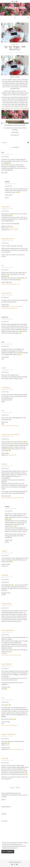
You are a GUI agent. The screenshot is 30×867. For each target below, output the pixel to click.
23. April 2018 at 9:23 (6, 412)
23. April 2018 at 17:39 (6, 577)
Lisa (2, 698)
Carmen (4, 551)
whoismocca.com (13, 306)
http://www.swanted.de (16, 749)
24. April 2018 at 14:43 (6, 736)
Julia (3, 411)
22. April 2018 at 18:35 (6, 267)
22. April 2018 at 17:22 (6, 154)
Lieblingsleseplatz (8, 239)
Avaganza (4, 575)
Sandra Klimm (6, 603)
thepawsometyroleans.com (9, 308)
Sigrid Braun (5, 387)
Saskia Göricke (6, 664)
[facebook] (12, 1)
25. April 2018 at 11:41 (6, 760)
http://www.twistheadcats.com (10, 284)
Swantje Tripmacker (8, 734)
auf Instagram (14, 230)
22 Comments (19, 52)
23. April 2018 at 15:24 (10, 508)
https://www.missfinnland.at (9, 425)
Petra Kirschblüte (7, 630)
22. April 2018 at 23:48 (6, 389)
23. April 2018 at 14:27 (6, 466)
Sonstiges (15, 44)
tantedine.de (12, 455)
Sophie (3, 368)
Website (3, 814)
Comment (4, 821)
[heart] (16, 1)
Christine (4, 758)
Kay (2, 265)
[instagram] (14, 1)
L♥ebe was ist (6, 207)
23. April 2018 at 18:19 (6, 632)
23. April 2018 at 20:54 (6, 699)
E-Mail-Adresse (6, 807)
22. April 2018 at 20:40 (6, 344)
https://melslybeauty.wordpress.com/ (12, 497)
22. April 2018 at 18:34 (6, 240)
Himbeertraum (15, 8)
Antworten (5, 157)
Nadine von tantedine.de (10, 435)
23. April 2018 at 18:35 (6, 666)
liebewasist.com (13, 228)
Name (3, 799)
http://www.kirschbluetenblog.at (11, 655)
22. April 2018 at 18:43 (6, 295)
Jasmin (5, 142)
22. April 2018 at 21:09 (6, 370)
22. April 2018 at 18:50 (6, 319)
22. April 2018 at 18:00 (6, 208)
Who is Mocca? (6, 293)
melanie (4, 464)
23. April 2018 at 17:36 (6, 553)
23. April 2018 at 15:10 (10, 183)
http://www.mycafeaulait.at (9, 725)
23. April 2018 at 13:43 (6, 436)
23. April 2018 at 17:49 (6, 605)
